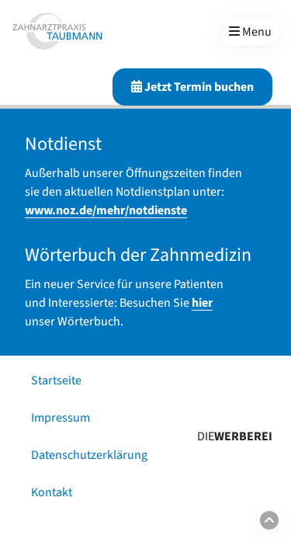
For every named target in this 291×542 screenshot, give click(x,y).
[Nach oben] (269, 520)
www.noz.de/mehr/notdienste (106, 210)
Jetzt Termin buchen (198, 87)
